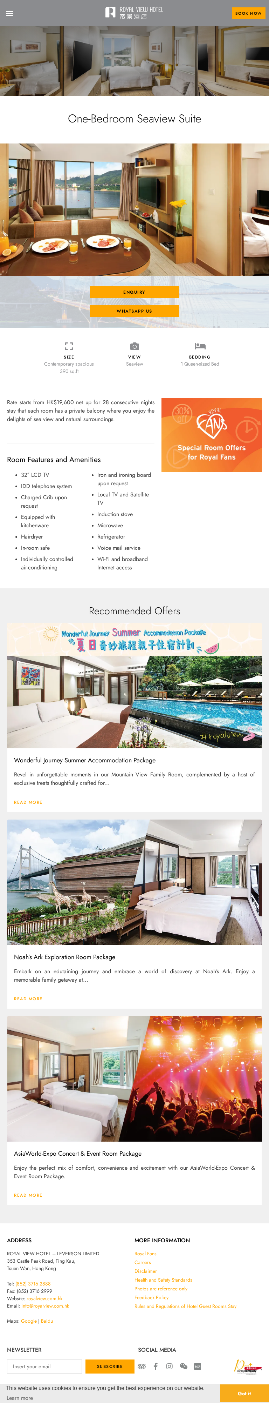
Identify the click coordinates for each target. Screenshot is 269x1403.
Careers (142, 1262)
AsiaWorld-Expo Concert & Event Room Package (78, 1153)
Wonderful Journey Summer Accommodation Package (85, 760)
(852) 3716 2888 (33, 1283)
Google (29, 1320)
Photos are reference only (160, 1288)
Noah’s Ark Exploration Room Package (64, 957)
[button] (9, 13)
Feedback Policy (151, 1297)
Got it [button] (244, 1393)
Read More (28, 802)
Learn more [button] (20, 1398)
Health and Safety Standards (163, 1279)
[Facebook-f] (155, 1366)
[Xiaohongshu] (197, 1366)
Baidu (47, 1320)
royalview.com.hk (44, 1298)
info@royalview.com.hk (45, 1305)
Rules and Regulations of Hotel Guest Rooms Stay (185, 1306)
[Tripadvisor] (141, 1366)
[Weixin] (183, 1366)
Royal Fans (145, 1253)
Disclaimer (145, 1271)
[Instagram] (169, 1366)
